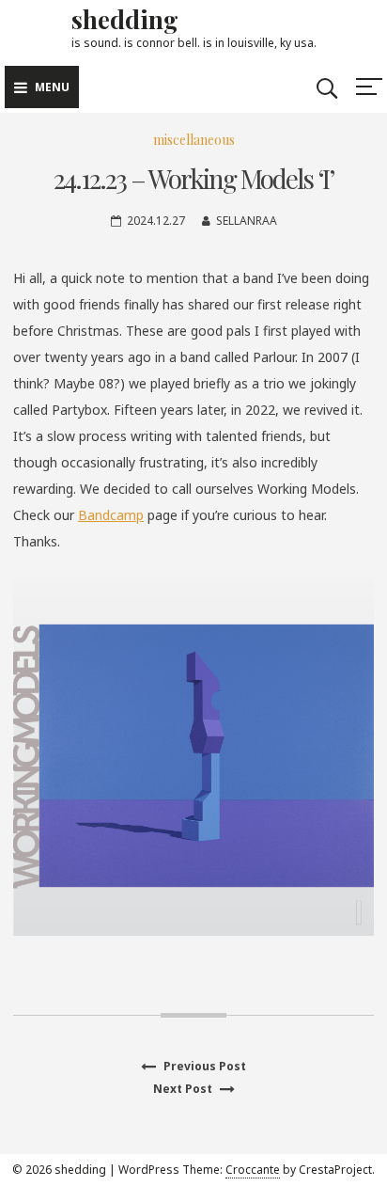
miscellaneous (194, 140)
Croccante (252, 1170)
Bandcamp (111, 515)
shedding (124, 19)
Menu (52, 87)
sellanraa (246, 221)
